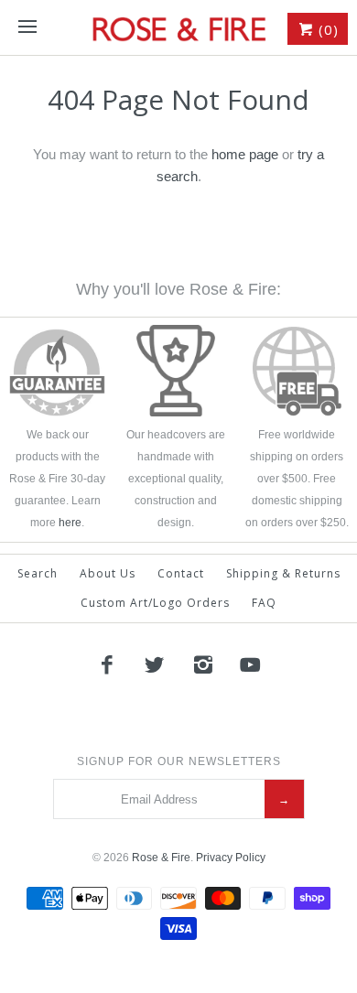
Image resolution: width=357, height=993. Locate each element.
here (70, 522)
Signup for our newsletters (179, 761)
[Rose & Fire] (178, 27)
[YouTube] (251, 664)
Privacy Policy (230, 857)
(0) (326, 29)
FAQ (264, 602)
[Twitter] (154, 664)
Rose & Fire (161, 857)
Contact (180, 573)
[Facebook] (106, 664)
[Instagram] (203, 664)
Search (37, 573)
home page (244, 154)
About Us (107, 573)
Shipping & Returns (283, 573)
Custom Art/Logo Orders (155, 602)
